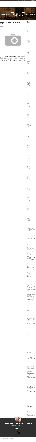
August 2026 (28, 29)
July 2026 (28, 30)
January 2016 (28, 157)
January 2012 (28, 201)
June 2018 (28, 128)
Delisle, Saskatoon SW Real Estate (30, 260)
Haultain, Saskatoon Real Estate (30, 296)
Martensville (28, 312)
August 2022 (28, 74)
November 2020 (28, 96)
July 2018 (28, 127)
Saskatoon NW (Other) (29, 367)
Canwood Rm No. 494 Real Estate (30, 245)
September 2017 (29, 138)
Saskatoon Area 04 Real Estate (30, 366)
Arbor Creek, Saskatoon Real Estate (31, 228)
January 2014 (28, 179)
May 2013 (28, 186)
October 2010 (28, 218)
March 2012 (28, 199)
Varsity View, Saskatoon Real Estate (31, 398)
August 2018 (28, 126)
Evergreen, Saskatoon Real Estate (30, 273)
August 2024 (28, 51)
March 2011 (28, 212)
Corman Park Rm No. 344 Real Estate (31, 257)
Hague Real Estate (29, 293)
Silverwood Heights (29, 374)
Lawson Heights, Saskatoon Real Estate (31, 311)
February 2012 (28, 200)
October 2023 (28, 62)
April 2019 (28, 117)
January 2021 (28, 94)
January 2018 (28, 134)
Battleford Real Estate (29, 231)
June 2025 (28, 44)
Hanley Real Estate (29, 295)
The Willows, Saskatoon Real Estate (31, 387)
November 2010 (28, 217)
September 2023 (29, 63)
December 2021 (28, 82)
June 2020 (28, 102)
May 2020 (28, 103)
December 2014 (28, 169)
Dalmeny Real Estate (29, 258)
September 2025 (29, 41)
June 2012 (28, 196)
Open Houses (28, 24)
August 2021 (28, 86)
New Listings (28, 23)
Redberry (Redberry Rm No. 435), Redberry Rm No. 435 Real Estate (30, 352)
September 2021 (29, 85)
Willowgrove (28, 412)
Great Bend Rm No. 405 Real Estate (31, 286)
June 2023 (28, 65)
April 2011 (28, 211)
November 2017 (28, 136)
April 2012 (28, 198)
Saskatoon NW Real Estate (30, 370)
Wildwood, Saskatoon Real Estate (30, 411)
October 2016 (28, 148)
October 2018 (28, 124)
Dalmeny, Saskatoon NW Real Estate (31, 259)
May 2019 (28, 116)
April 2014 (28, 178)
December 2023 (28, 60)
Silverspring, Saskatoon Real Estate (30, 373)
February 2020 (28, 106)
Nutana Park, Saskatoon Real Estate (31, 331)
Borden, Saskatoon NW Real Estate (31, 237)
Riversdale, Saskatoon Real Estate (30, 357)
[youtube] (20, 428)
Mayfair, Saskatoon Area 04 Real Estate (31, 319)
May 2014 (28, 177)
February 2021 (28, 93)
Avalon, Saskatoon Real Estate (30, 230)
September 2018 (29, 125)
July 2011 (28, 208)
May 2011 (28, 210)
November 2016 (28, 147)
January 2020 (28, 107)
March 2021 (28, 92)
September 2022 (29, 73)
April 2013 (28, 187)
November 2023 (28, 61)
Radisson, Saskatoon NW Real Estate (31, 351)
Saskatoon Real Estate (29, 371)
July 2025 (28, 43)
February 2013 (28, 188)
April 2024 (28, 55)
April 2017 (28, 144)
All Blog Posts (28, 22)
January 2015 (28, 168)
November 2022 (28, 71)
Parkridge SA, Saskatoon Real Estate (31, 341)
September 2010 (29, 219)
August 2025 (28, 42)
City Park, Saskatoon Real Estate (30, 254)
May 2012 (28, 197)
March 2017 (28, 145)
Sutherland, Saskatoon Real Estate (30, 384)
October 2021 (28, 84)
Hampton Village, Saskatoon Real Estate (31, 294)
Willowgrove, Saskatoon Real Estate (31, 415)
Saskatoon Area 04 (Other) (30, 365)
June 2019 (28, 115)
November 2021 (28, 83)
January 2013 (28, 189)
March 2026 (28, 34)
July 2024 (28, 52)
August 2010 (28, 220)
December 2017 (28, 135)
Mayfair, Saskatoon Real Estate (30, 320)
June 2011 (28, 209)
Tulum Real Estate (29, 388)
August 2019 (28, 113)
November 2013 (28, 180)
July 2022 (28, 75)
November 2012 (28, 190)
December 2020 (28, 95)
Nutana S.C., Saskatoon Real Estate (30, 335)
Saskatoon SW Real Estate (30, 372)
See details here (2, 54)
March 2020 (28, 105)
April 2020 (28, 104)
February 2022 (28, 81)
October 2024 (28, 50)
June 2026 (28, 31)
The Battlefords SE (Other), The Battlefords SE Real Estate (30, 386)
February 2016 (28, 156)
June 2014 (28, 176)
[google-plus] (17, 428)
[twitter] (19, 428)
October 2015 (28, 159)
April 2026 (28, 33)
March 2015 (28, 166)
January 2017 (28, 146)
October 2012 (28, 191)
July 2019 (28, 114)
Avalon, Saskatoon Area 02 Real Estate (31, 229)
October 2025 (28, 40)
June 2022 (28, 76)
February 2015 (28, 167)
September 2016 (29, 149)
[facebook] (15, 428)
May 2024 (28, 54)
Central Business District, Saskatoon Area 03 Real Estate (31, 249)
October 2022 (28, 72)
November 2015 (28, 158)
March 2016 (28, 155)
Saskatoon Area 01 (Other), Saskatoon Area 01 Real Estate (31, 360)
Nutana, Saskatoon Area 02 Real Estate (31, 336)
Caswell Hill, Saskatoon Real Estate (30, 248)
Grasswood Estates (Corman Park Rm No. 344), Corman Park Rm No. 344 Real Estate (31, 285)
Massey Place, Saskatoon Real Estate (31, 318)
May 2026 (28, 32)
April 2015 (28, 165)
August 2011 (28, 207)
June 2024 (28, 53)
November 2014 (28, 170)
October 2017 (28, 137)
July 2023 (28, 64)
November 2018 (28, 123)
